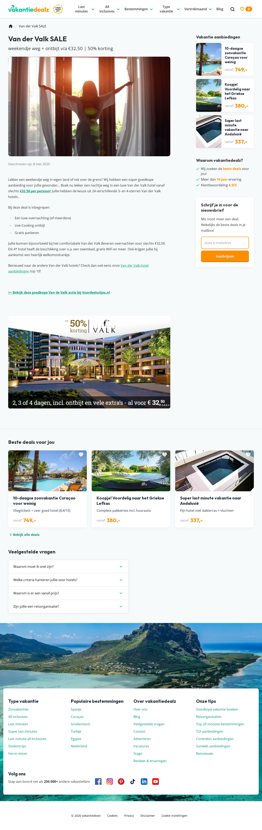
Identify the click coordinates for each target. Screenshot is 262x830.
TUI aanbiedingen (209, 731)
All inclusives (18, 717)
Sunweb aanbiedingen (213, 746)
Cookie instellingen (174, 816)
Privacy (129, 816)
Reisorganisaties (208, 717)
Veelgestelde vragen (149, 724)
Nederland (79, 746)
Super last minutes (22, 731)
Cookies (112, 816)
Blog (136, 717)
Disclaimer (147, 816)
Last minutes (18, 724)
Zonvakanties (18, 709)
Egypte (76, 739)
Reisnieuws (204, 753)
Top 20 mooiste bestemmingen (220, 724)
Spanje (76, 709)
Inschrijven (225, 256)
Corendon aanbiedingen (215, 739)
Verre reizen (17, 753)
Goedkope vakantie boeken (217, 709)
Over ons (140, 709)
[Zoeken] (232, 9)
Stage (137, 753)
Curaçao (77, 717)
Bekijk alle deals (26, 534)
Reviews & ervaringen (150, 761)
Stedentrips (17, 746)
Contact (139, 731)
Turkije (76, 731)
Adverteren (142, 739)
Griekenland (80, 724)
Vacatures (141, 746)
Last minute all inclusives (27, 739)
